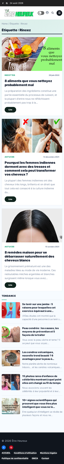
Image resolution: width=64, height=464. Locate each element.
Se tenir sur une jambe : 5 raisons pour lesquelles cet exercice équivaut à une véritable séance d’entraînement (42, 308)
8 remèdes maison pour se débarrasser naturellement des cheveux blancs (29, 256)
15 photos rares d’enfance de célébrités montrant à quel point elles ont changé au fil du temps (41, 379)
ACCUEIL (6, 453)
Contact (45, 458)
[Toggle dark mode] (41, 13)
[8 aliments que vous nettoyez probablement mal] (32, 54)
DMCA (35, 458)
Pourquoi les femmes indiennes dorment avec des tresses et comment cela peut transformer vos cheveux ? (30, 168)
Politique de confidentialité (15, 458)
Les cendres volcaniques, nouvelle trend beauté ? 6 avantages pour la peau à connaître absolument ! (38, 356)
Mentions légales (48, 453)
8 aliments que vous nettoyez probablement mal (28, 83)
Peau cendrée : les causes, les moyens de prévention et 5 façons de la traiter (40, 331)
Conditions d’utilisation (25, 453)
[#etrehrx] (47, 12)
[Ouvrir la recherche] (52, 12)
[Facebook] (3, 3)
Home (5, 23)
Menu (59, 13)
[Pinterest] (7, 3)
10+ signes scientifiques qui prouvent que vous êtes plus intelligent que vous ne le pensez (39, 404)
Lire (10, 109)
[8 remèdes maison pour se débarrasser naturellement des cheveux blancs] (32, 225)
